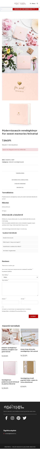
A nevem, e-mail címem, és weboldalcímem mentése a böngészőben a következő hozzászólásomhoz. (16, 310)
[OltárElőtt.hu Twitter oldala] (24, 419)
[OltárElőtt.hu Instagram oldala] (12, 419)
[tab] (20, 173)
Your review (5, 280)
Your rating (5, 274)
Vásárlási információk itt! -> (25, 9)
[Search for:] (36, 3)
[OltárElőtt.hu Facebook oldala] (6, 419)
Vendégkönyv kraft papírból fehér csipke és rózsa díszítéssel (29, 380)
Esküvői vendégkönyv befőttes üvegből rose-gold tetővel (10, 349)
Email (23, 298)
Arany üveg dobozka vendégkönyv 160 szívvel (29, 350)
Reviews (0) (20, 187)
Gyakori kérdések (20, 183)
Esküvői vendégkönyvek (16, 162)
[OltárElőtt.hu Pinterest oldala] (18, 419)
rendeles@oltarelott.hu (10, 433)
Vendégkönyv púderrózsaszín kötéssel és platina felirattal (10, 382)
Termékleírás (20, 173)
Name (4, 298)
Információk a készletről (20, 180)
